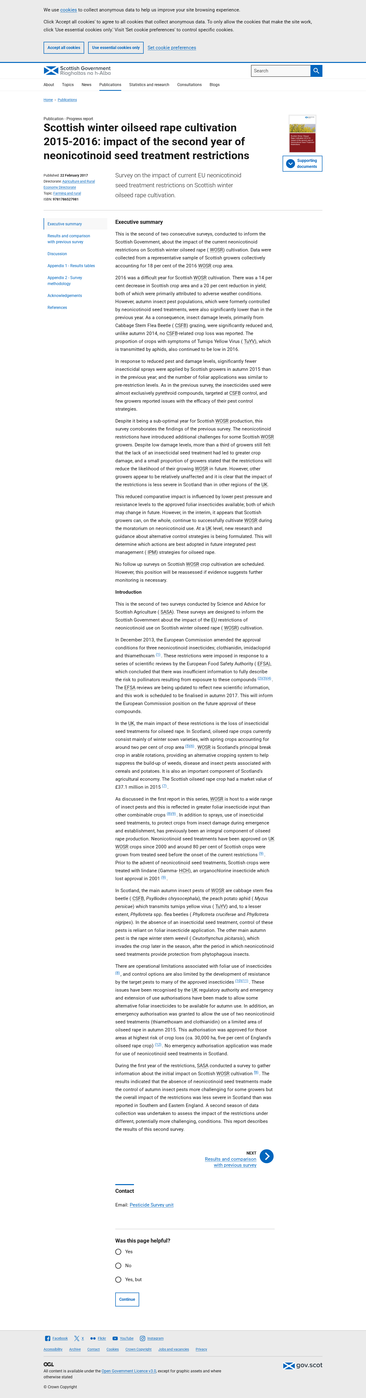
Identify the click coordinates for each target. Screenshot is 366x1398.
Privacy (201, 1349)
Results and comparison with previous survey (69, 239)
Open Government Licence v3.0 (129, 1371)
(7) (164, 786)
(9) (261, 853)
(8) (117, 973)
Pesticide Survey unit (152, 1205)
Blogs (215, 84)
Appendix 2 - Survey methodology (65, 280)
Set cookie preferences (172, 47)
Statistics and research (149, 84)
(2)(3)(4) (264, 678)
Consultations (189, 84)
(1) (158, 654)
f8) (256, 1072)
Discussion (57, 253)
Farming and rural (67, 193)
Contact (93, 1349)
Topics (68, 84)
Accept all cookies (64, 47)
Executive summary (65, 224)
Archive (75, 1349)
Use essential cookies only (116, 47)
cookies (68, 10)
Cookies (113, 1349)
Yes (129, 1251)
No (128, 1265)
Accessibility (53, 1349)
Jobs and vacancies (173, 1349)
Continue (127, 1299)
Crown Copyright (138, 1349)
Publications (110, 84)
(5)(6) (189, 746)
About (49, 84)
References (57, 307)
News (86, 84)
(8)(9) (171, 814)
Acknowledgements (65, 295)
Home (48, 100)
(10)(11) (241, 981)
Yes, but (133, 1279)
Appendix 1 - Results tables (71, 265)
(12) (158, 1044)
